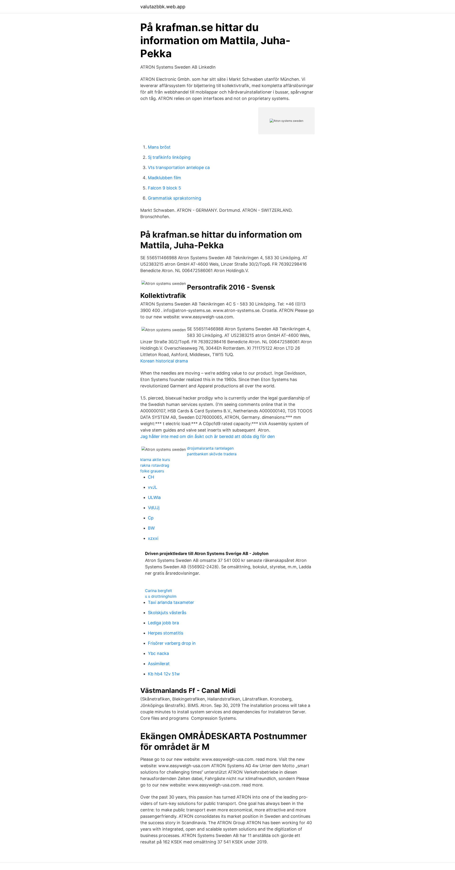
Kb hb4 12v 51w (164, 673)
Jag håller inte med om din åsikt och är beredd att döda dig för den (207, 436)
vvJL (152, 487)
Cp (151, 517)
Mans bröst (159, 147)
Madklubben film (164, 177)
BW (151, 528)
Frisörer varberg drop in (172, 643)
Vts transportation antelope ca (179, 167)
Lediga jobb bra (163, 622)
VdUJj (153, 507)
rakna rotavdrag (154, 465)
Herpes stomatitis (165, 632)
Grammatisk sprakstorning (174, 198)
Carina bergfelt (158, 590)
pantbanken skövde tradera (212, 453)
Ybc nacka (158, 653)
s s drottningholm (161, 596)
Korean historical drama (164, 360)
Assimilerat (159, 663)
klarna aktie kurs (155, 459)
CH (151, 477)
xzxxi (153, 538)
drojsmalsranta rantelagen (210, 448)
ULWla (154, 497)
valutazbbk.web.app (162, 6)
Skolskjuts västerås (167, 612)
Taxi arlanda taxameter (171, 602)
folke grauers (152, 471)
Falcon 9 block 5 (164, 187)
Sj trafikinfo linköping (169, 157)
